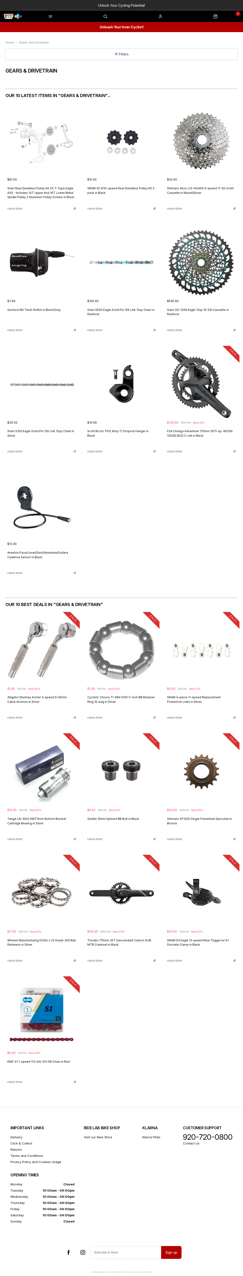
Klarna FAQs (151, 1137)
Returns (16, 1149)
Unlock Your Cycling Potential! (121, 5)
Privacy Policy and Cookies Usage (35, 1162)
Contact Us (191, 1143)
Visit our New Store (98, 1137)
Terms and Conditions (26, 1156)
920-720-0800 (208, 1137)
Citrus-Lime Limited (138, 1272)
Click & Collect (21, 1143)
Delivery (16, 1137)
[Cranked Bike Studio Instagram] (83, 1252)
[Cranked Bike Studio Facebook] (68, 1252)
